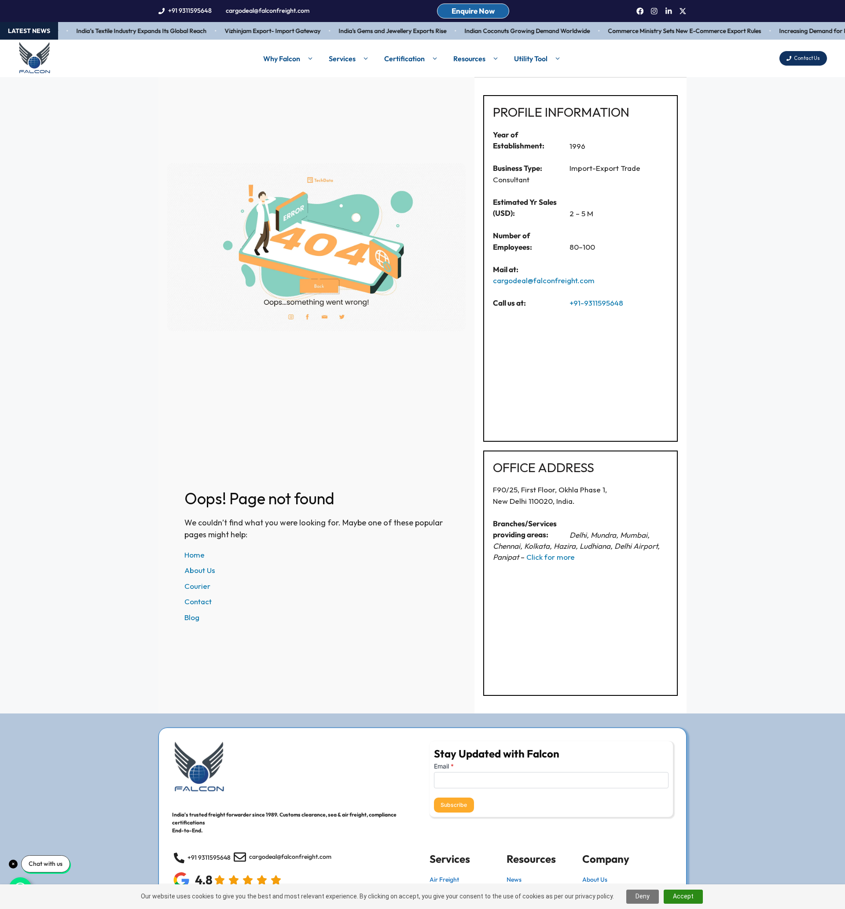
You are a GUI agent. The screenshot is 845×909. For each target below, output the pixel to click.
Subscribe (454, 805)
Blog (191, 617)
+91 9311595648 (190, 11)
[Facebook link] (640, 11)
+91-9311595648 (596, 302)
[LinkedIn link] (668, 11)
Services (342, 58)
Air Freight (444, 879)
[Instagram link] (654, 11)
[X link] (683, 11)
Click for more (550, 557)
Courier (197, 586)
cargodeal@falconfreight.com (267, 11)
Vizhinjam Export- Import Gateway (262, 31)
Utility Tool (530, 58)
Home (194, 554)
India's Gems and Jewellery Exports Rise (382, 31)
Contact (198, 601)
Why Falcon (281, 58)
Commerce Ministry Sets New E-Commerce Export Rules (673, 31)
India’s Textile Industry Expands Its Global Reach (131, 31)
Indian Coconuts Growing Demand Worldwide (516, 31)
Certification (404, 58)
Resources (469, 58)
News (514, 879)
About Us (199, 570)
